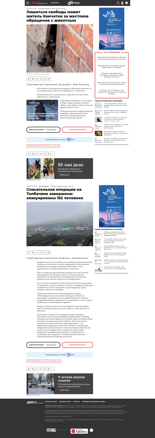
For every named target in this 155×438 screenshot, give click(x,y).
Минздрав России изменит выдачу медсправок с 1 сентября (111, 66)
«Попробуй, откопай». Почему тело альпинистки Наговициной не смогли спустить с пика (115, 119)
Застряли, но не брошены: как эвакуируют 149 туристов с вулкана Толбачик (111, 92)
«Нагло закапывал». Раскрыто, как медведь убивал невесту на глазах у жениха (115, 105)
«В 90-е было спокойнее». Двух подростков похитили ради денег (115, 267)
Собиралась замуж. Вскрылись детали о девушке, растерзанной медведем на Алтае (115, 233)
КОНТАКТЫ (76, 401)
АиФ (27, 247)
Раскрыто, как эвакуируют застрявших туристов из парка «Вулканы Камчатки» (112, 75)
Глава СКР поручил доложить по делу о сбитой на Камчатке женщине (111, 83)
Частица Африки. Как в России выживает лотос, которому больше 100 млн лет (115, 247)
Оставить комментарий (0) (77, 129)
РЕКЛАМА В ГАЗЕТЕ (65, 401)
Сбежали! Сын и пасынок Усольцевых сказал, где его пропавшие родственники (116, 126)
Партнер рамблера (63, 430)
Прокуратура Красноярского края (37, 74)
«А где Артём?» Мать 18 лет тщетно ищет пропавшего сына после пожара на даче (115, 240)
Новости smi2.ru (33, 180)
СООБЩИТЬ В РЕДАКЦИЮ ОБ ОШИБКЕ (93, 401)
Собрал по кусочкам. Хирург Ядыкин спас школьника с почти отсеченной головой (116, 261)
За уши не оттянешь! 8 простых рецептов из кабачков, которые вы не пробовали (116, 133)
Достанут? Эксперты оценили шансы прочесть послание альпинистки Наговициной (116, 140)
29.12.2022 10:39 (31, 8)
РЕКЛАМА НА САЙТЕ (51, 401)
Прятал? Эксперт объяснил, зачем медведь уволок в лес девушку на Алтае (115, 254)
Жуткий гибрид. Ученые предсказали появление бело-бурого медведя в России (116, 112)
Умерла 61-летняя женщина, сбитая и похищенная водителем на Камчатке (111, 58)
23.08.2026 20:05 (31, 186)
